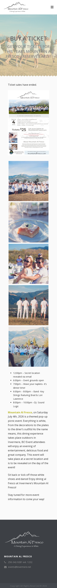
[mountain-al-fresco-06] (28, 347)
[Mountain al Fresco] (1, 7)
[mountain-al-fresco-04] (28, 264)
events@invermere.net (19, 567)
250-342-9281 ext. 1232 (20, 562)
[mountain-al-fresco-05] (28, 305)
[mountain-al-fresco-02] (28, 181)
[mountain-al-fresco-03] (28, 222)
